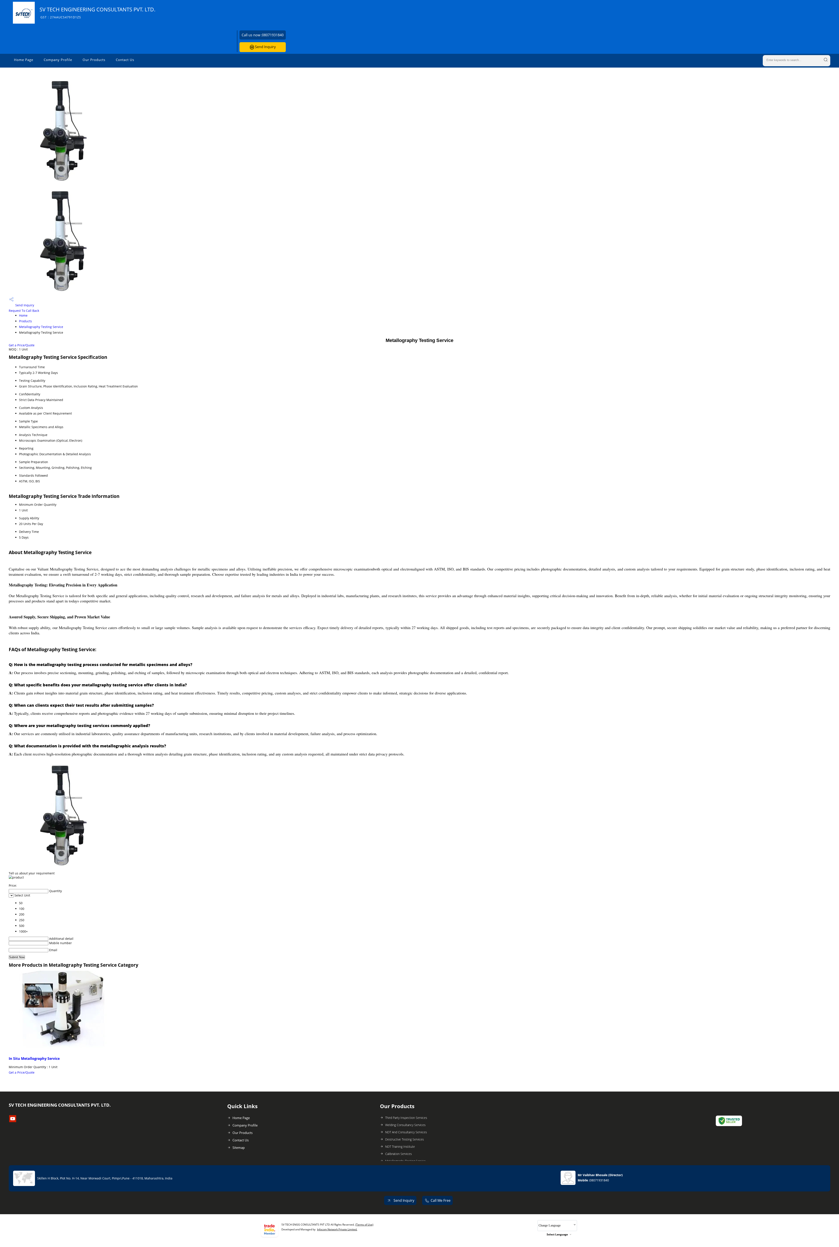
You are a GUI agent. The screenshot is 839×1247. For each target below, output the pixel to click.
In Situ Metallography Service (34, 1058)
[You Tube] (12, 1120)
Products (25, 321)
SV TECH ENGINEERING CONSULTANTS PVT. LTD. (97, 12)
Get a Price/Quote (22, 345)
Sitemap (238, 1147)
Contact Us (125, 60)
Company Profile (58, 60)
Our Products (94, 60)
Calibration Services (398, 1154)
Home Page (23, 60)
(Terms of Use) (364, 1224)
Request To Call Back (24, 311)
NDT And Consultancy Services (406, 1132)
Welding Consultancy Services (405, 1125)
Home (23, 315)
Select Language (557, 1234)
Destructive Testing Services (404, 1139)
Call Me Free (441, 1200)
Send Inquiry (265, 46)
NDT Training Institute (400, 1146)
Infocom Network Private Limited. (337, 1229)
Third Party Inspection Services (406, 1118)
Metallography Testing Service (41, 327)
